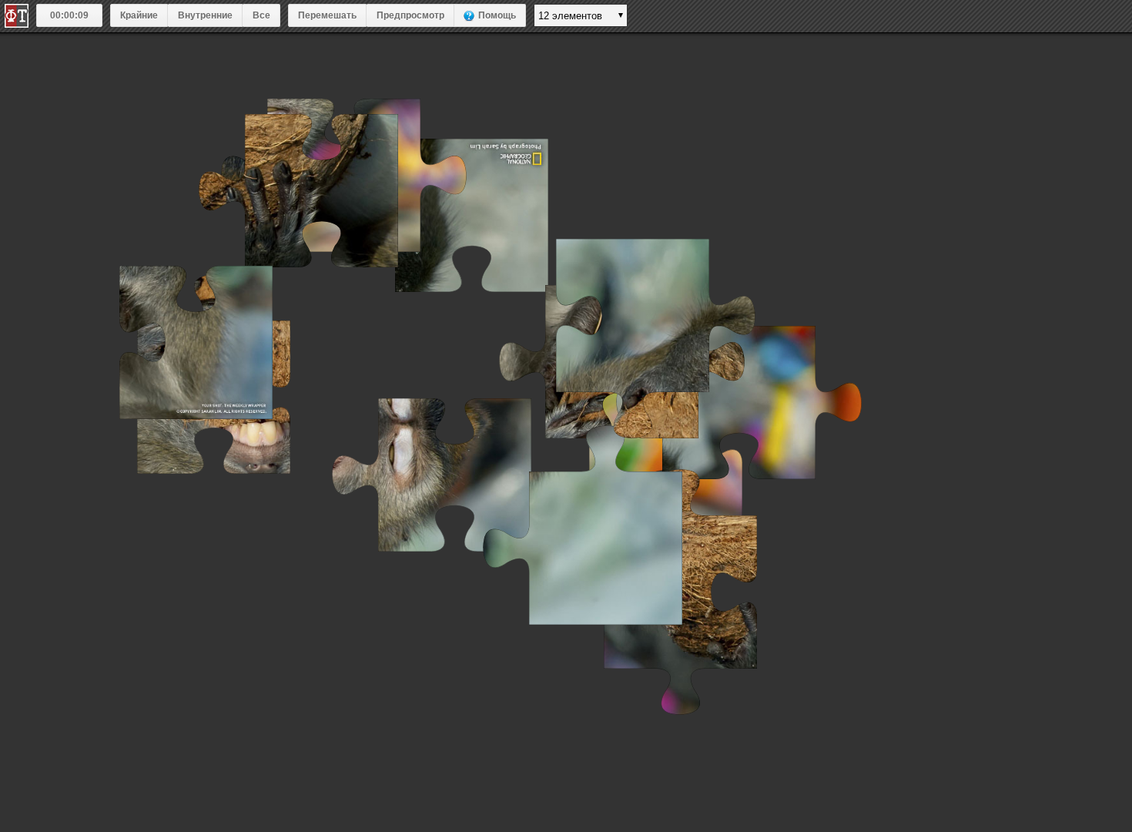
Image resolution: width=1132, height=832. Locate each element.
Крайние (139, 15)
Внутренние (205, 15)
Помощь (497, 15)
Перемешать (327, 15)
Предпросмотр (410, 15)
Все (261, 15)
